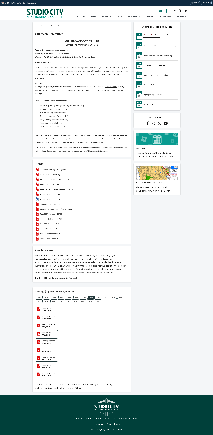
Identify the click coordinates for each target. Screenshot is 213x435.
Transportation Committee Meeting (157, 56)
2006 (98, 301)
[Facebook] (170, 11)
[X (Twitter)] (180, 11)
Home (93, 17)
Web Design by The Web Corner (107, 429)
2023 (61, 297)
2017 (106, 297)
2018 (99, 297)
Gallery (81, 17)
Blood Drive (148, 104)
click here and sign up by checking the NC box (58, 388)
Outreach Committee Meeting (155, 65)
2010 (68, 301)
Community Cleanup (151, 85)
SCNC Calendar (111, 87)
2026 (39, 297)
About (98, 418)
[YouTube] (186, 11)
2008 (82, 301)
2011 (61, 301)
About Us (150, 17)
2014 (39, 301)
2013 (46, 301)
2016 (113, 297)
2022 (69, 297)
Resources (165, 17)
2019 (91, 297)
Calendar (106, 17)
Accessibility (99, 424)
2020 (84, 297)
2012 (53, 301)
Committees (134, 17)
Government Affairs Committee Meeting (159, 46)
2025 (46, 297)
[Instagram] (175, 11)
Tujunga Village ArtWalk (152, 95)
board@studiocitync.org (62, 151)
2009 (75, 301)
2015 (120, 297)
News (119, 17)
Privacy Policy (113, 424)
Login (160, 11)
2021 (76, 297)
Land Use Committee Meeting (155, 75)
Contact (181, 17)
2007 (90, 301)
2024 (54, 297)
